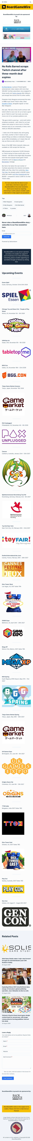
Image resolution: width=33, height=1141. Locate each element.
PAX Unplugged (7, 423)
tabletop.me (6, 340)
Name (5, 1041)
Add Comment (7, 1057)
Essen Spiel (5, 282)
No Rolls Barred (6, 87)
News (29, 81)
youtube (13, 208)
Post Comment (8, 1078)
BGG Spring (5, 677)
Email (3, 231)
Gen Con (4, 901)
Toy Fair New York (7, 526)
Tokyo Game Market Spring (10, 714)
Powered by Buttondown (9, 241)
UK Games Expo (7, 751)
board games (18, 201)
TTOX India (5, 806)
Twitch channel (16, 93)
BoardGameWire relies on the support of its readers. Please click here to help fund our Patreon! (16, 1109)
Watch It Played (18, 160)
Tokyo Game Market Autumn (11, 386)
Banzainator (5, 162)
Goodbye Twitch (7, 103)
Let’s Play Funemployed (19, 174)
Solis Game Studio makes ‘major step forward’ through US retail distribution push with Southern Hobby (16, 960)
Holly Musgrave (7, 205)
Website (5, 1051)
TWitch (5, 208)
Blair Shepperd (7, 201)
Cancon (4, 451)
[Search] (30, 2)
